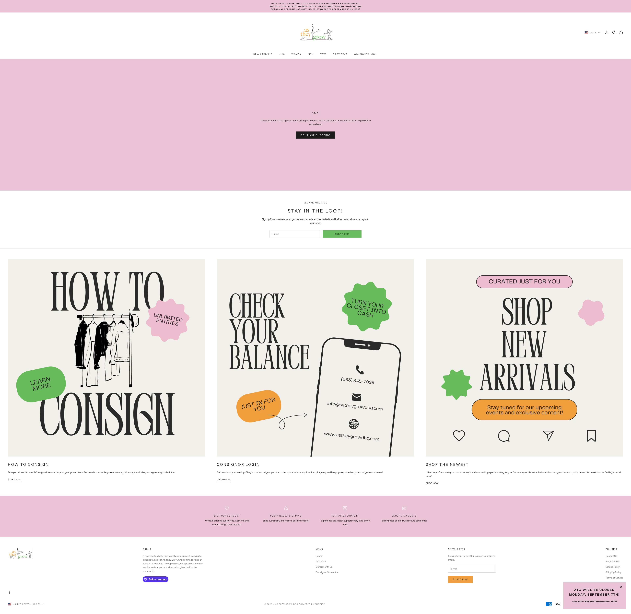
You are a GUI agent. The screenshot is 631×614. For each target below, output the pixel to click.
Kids (282, 54)
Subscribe (342, 234)
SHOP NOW (432, 483)
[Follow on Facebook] (9, 592)
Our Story (321, 561)
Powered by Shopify (312, 604)
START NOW (14, 479)
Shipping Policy (613, 572)
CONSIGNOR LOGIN (366, 54)
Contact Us (611, 556)
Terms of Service (614, 577)
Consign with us (324, 566)
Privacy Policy (612, 561)
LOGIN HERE (223, 479)
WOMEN (296, 54)
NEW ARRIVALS (262, 54)
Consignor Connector (327, 572)
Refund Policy (613, 566)
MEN (311, 54)
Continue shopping (315, 135)
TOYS (323, 54)
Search (319, 556)
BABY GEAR (340, 54)
